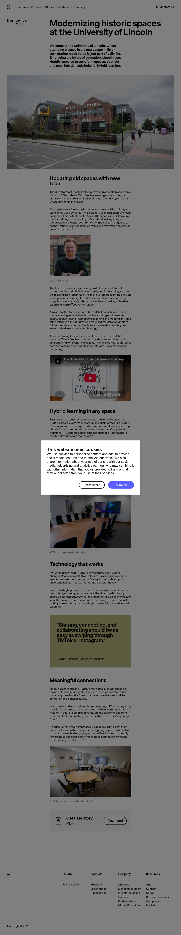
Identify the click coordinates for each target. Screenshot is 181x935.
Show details (91, 485)
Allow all (121, 485)
